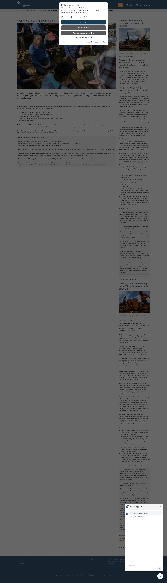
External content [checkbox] (89, 17)
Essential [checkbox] (67, 17)
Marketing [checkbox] (77, 17)
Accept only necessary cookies (83, 33)
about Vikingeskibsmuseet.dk (96, 42)
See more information (82, 37)
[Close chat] (160, 576)
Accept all (83, 22)
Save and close (83, 27)
